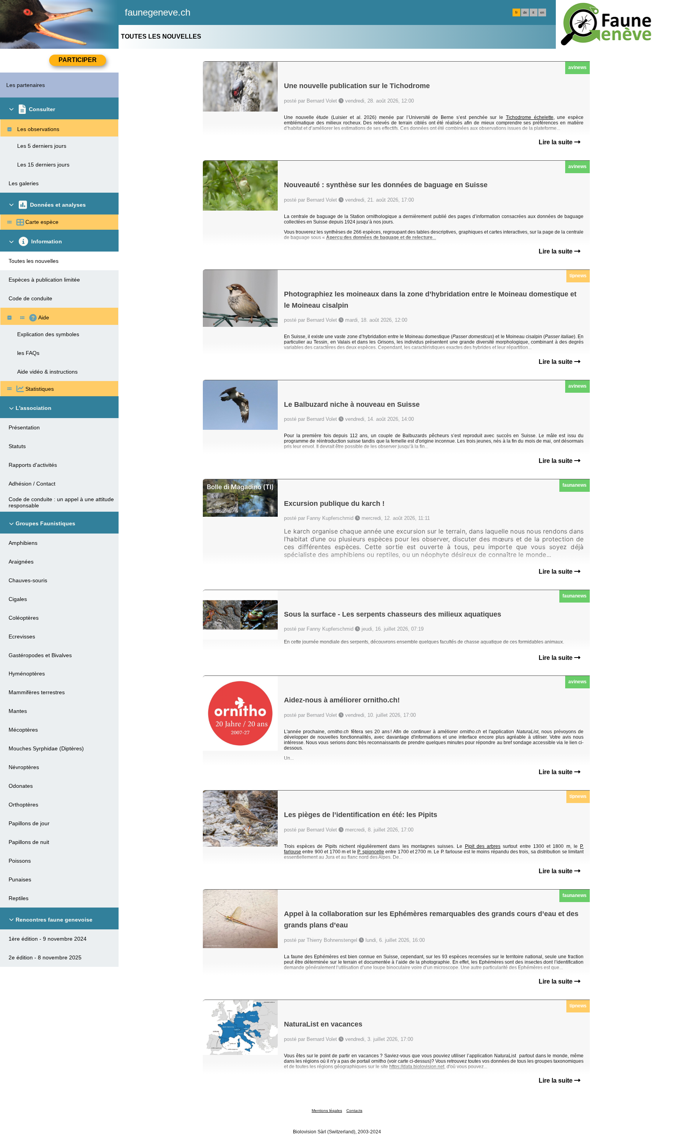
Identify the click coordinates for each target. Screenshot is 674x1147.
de (525, 12)
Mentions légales (327, 1110)
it (533, 12)
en (542, 12)
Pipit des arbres (482, 846)
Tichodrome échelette (529, 117)
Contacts (354, 1110)
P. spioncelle (370, 851)
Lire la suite (556, 142)
